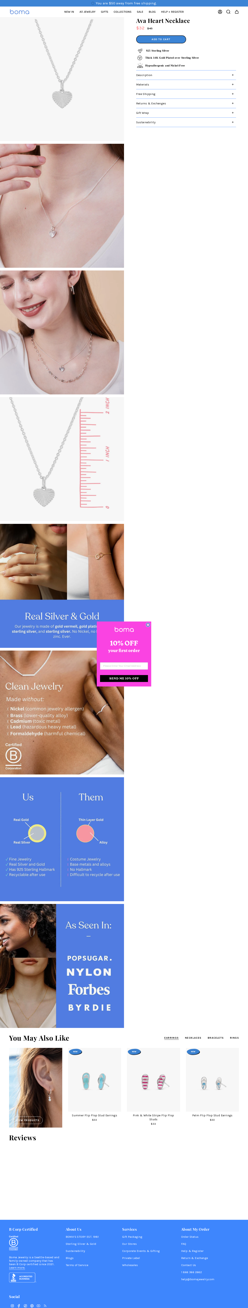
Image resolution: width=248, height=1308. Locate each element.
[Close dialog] (148, 625)
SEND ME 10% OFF (124, 678)
